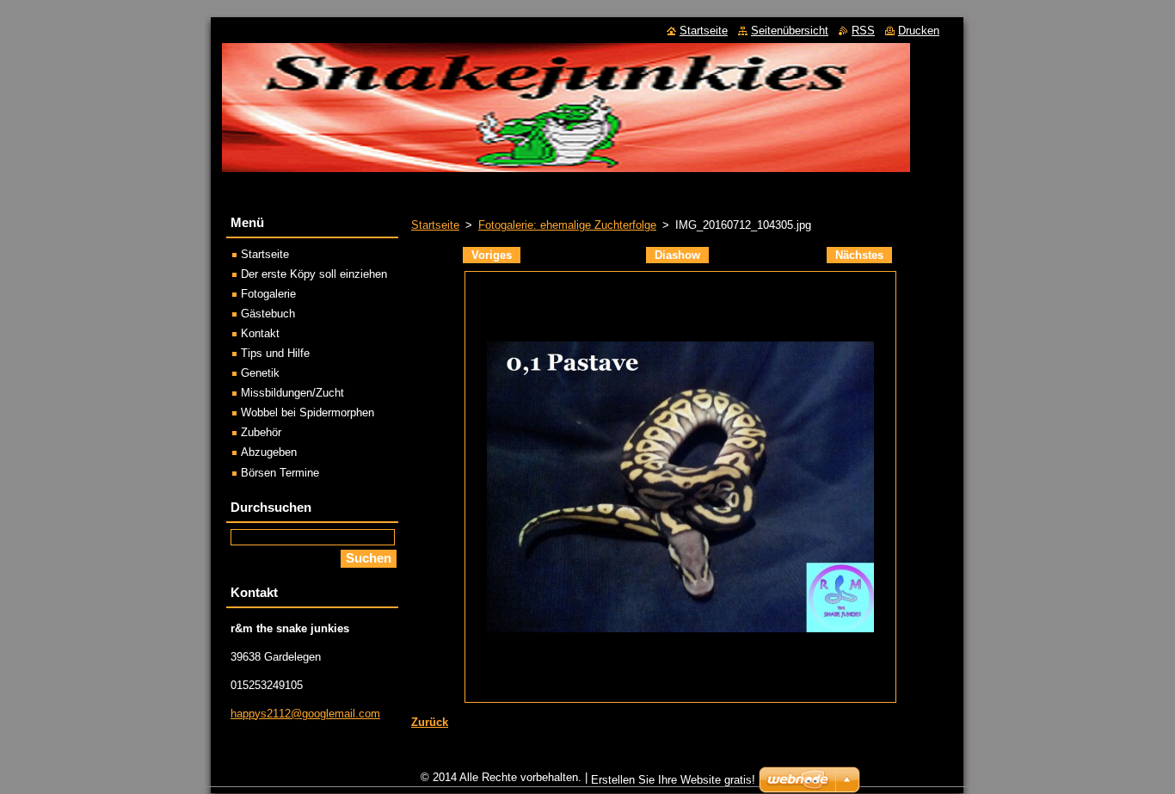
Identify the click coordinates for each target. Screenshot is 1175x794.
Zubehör (261, 432)
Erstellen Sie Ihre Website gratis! (673, 779)
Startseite (435, 225)
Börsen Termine (280, 472)
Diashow (677, 255)
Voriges (491, 255)
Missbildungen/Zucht (292, 392)
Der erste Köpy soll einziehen (314, 274)
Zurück (429, 722)
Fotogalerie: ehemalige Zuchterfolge (567, 225)
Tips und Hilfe (275, 353)
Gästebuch (268, 313)
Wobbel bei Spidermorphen (307, 412)
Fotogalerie (268, 293)
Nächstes (859, 255)
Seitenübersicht (789, 30)
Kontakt (260, 333)
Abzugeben (269, 452)
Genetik (260, 372)
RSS (863, 30)
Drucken (918, 30)
